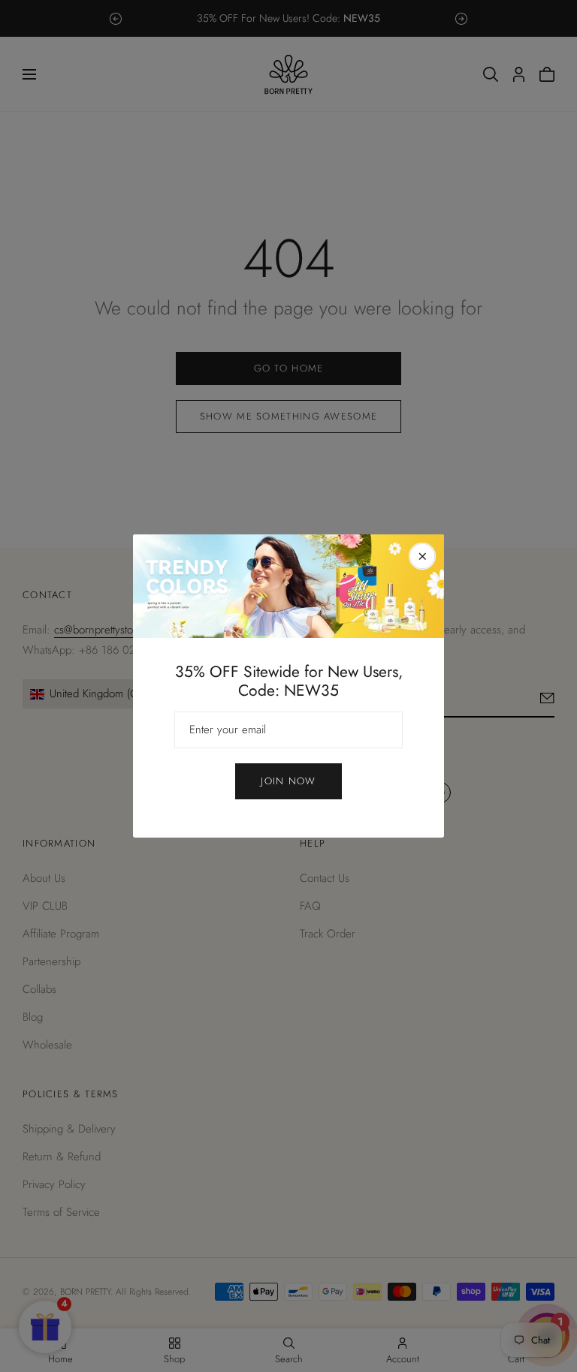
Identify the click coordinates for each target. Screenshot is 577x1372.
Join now (288, 781)
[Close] (422, 556)
